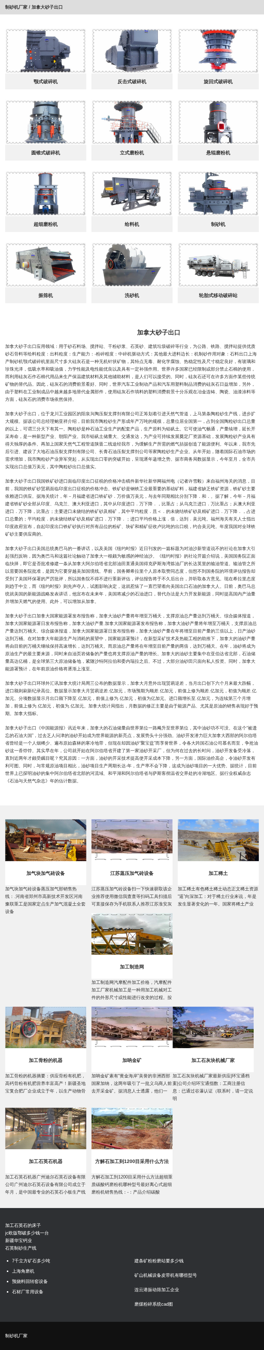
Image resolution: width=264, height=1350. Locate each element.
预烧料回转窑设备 (30, 1281)
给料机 (132, 224)
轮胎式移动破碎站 (218, 295)
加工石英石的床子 (23, 1225)
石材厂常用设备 (27, 1291)
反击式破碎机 (132, 81)
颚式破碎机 (46, 81)
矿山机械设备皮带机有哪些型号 (165, 1275)
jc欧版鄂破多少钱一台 (27, 1233)
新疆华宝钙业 (18, 1240)
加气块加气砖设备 (45, 873)
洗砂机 (132, 295)
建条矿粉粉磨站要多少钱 (159, 1260)
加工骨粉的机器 (46, 1060)
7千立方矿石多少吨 (31, 1260)
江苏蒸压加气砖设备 (132, 873)
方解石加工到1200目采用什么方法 (132, 1161)
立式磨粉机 (132, 152)
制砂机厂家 (16, 7)
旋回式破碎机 (218, 81)
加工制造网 (132, 966)
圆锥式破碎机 (45, 152)
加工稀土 (218, 873)
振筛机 (45, 295)
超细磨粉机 (46, 224)
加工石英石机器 (46, 1161)
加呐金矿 (132, 1060)
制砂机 (218, 224)
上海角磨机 (23, 1271)
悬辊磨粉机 (218, 152)
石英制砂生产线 (20, 1248)
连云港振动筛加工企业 (156, 1289)
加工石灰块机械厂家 (213, 1060)
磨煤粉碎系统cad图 (153, 1304)
